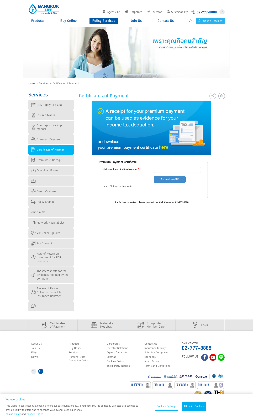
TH (222, 12)
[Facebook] (204, 357)
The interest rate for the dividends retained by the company (52, 275)
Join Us (136, 21)
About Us (36, 344)
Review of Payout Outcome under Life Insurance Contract (49, 292)
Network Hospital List (50, 222)
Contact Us (165, 21)
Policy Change (46, 202)
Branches (150, 357)
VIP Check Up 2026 (48, 233)
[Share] (213, 96)
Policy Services (103, 21)
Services (44, 83)
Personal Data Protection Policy (79, 358)
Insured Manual (46, 115)
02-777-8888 (196, 348)
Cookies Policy (115, 361)
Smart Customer (47, 191)
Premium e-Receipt (49, 160)
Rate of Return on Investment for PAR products (49, 257)
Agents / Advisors (117, 352)
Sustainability (179, 12)
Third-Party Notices (118, 366)
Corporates (113, 344)
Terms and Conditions (157, 366)
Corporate (136, 12)
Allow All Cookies (194, 406)
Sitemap (111, 357)
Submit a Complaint (156, 352)
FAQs (34, 352)
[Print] (222, 96)
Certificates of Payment (51, 149)
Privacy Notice (35, 414)
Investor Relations (117, 348)
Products (38, 21)
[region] (126, 406)
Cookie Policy (13, 414)
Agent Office (151, 361)
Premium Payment (49, 139)
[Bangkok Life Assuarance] (43, 9)
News (34, 357)
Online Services (212, 21)
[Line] (221, 357)
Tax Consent (44, 243)
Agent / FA (113, 12)
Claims (41, 212)
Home (31, 83)
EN (41, 371)
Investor (157, 12)
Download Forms (47, 170)
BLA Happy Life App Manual (49, 127)
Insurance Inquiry (155, 348)
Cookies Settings (166, 406)
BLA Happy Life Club (49, 105)
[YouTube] (212, 357)
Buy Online (68, 21)
